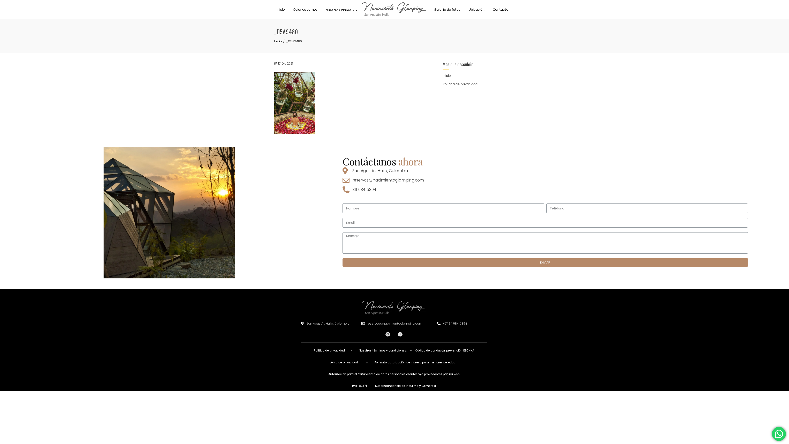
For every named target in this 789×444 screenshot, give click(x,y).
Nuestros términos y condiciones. (383, 350)
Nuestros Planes (339, 10)
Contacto (500, 9)
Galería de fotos (447, 9)
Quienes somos (305, 9)
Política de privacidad (460, 84)
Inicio (281, 9)
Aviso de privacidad (344, 362)
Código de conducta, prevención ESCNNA (444, 350)
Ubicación (476, 9)
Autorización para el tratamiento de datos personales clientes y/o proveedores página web (394, 374)
